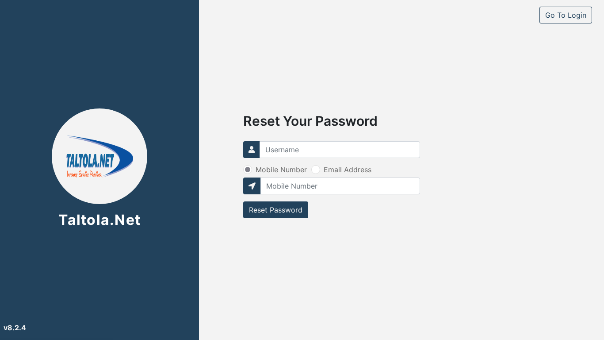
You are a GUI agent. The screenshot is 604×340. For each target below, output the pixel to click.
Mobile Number (281, 169)
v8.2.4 (15, 327)
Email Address (347, 169)
